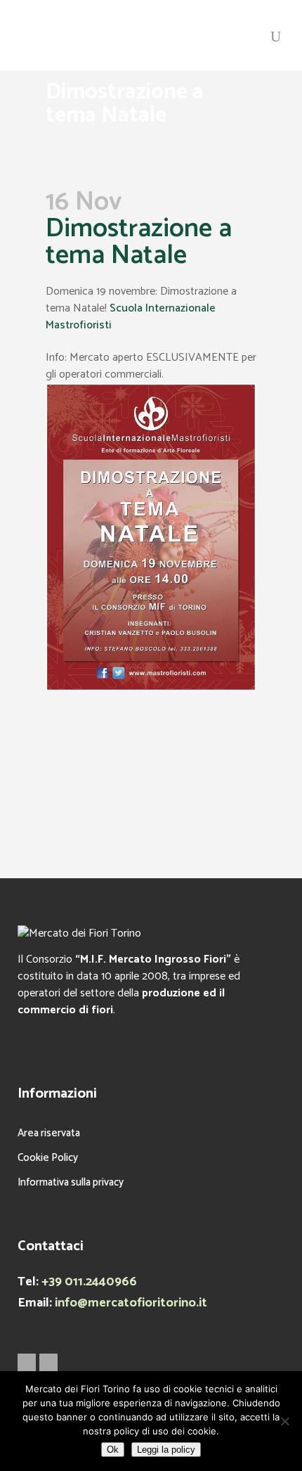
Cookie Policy (48, 1158)
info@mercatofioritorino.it (131, 1302)
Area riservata (49, 1133)
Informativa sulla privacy (71, 1182)
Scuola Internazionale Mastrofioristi (131, 317)
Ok (113, 1449)
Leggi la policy (166, 1449)
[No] (284, 1421)
